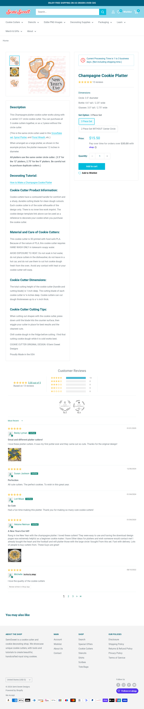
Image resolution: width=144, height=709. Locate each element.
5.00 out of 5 (34, 382)
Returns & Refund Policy (120, 648)
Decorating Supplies (80, 22)
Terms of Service (117, 657)
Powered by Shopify (14, 690)
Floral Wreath (38, 137)
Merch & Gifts (12, 31)
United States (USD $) (16, 680)
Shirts (81, 657)
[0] (136, 12)
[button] (85, 82)
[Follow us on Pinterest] (129, 685)
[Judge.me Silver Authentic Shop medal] (65, 405)
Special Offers (85, 644)
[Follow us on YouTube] (134, 685)
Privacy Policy (115, 653)
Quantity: (82, 156)
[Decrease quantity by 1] (92, 156)
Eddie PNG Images (53, 22)
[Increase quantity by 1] (107, 156)
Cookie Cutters (13, 22)
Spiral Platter (20, 137)
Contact (57, 653)
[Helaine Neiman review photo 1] (14, 555)
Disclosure (114, 639)
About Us (58, 648)
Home (6, 40)
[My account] (113, 11)
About (30, 31)
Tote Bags (83, 667)
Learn (119, 22)
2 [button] (68, 596)
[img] (14, 428)
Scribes (82, 662)
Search (81, 639)
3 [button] (73, 596)
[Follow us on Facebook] (118, 685)
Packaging (103, 22)
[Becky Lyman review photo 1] (14, 454)
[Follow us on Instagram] (124, 685)
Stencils (32, 22)
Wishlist (58, 644)
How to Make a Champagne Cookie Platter (31, 182)
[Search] (102, 12)
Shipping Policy (116, 644)
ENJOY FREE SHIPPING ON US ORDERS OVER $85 (72, 3)
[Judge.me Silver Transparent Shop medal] (79, 405)
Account (58, 639)
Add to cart (91, 166)
